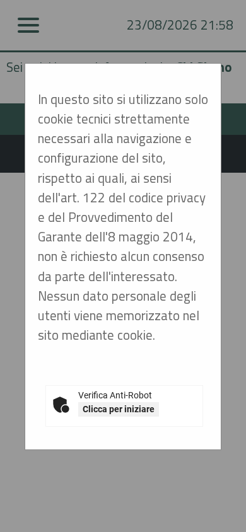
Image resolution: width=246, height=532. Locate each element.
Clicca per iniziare (119, 409)
